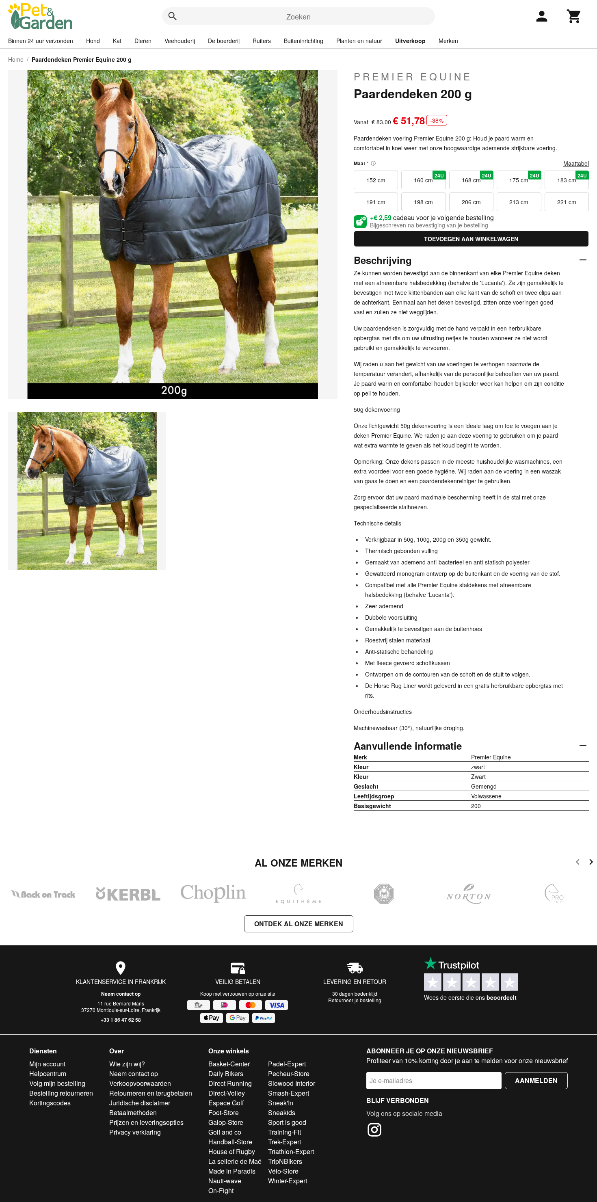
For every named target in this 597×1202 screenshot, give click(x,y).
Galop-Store (225, 1122)
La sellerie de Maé (235, 1161)
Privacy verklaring (135, 1132)
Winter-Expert (287, 1180)
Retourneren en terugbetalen (150, 1093)
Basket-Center (229, 1063)
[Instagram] (374, 1131)
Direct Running (230, 1083)
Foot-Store (223, 1112)
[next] (591, 863)
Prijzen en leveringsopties (146, 1122)
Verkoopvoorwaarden (140, 1083)
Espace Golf (226, 1102)
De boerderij (224, 41)
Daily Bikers (225, 1073)
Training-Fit (284, 1132)
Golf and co (224, 1132)
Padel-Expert (287, 1063)
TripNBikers (285, 1161)
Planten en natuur (359, 41)
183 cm (572, 178)
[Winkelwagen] (574, 16)
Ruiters (262, 41)
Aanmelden (536, 1080)
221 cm (566, 202)
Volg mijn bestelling (57, 1083)
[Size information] (373, 163)
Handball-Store (230, 1141)
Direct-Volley (226, 1093)
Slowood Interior (291, 1083)
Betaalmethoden (133, 1112)
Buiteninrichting (303, 41)
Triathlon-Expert (291, 1151)
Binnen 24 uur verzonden (40, 41)
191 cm (375, 202)
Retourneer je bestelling (354, 1000)
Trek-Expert (284, 1141)
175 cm (524, 178)
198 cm (423, 202)
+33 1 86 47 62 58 (121, 1019)
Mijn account (47, 1063)
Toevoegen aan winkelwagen (471, 239)
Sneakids (281, 1112)
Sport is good (287, 1122)
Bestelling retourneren (61, 1093)
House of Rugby (231, 1151)
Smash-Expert (288, 1093)
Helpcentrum (47, 1073)
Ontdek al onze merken (298, 923)
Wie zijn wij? (127, 1063)
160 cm (428, 178)
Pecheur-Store (288, 1073)
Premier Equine (413, 76)
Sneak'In (280, 1102)
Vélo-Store (283, 1171)
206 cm (471, 202)
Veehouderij (179, 41)
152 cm (375, 180)
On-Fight (221, 1190)
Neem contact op (121, 993)
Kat (117, 41)
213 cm (518, 202)
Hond (93, 41)
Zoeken (298, 16)
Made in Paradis (231, 1171)
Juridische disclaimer (139, 1102)
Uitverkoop (410, 41)
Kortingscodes (50, 1102)
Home (16, 59)
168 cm (476, 178)
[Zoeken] (172, 16)
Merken (448, 41)
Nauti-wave (224, 1180)
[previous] (578, 863)
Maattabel (576, 163)
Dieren (142, 41)
